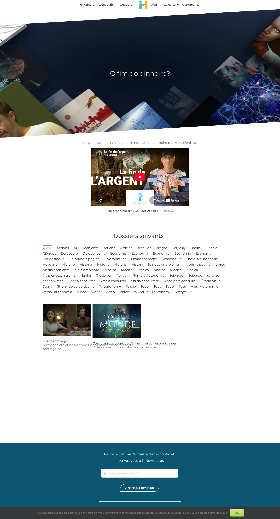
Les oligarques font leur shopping (70, 405)
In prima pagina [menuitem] (198, 264)
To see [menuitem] (131, 286)
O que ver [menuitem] (103, 275)
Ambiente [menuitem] (90, 248)
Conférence (201, 405)
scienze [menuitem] (213, 275)
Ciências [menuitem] (49, 253)
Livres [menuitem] (220, 264)
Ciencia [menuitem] (211, 248)
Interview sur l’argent (110, 403)
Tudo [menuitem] (170, 286)
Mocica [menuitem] (110, 270)
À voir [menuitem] (47, 248)
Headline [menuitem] (50, 264)
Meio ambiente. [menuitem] (87, 270)
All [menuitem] (76, 248)
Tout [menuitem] (157, 286)
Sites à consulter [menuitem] (113, 281)
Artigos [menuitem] (162, 248)
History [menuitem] (137, 264)
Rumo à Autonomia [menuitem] (148, 275)
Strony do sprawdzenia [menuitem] (75, 286)
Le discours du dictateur (161, 343)
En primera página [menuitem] (84, 259)
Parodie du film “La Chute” (163, 403)
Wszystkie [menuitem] (183, 292)
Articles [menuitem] (109, 248)
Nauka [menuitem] (85, 275)
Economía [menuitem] (140, 253)
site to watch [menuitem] (53, 281)
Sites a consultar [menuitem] (82, 281)
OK (237, 512)
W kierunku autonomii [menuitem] (152, 292)
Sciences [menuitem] (176, 275)
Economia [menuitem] (118, 253)
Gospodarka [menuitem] (171, 259)
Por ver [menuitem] (122, 275)
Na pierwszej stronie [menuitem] (59, 275)
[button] (199, 4)
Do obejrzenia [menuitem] (94, 253)
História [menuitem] (86, 264)
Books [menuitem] (195, 248)
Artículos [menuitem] (144, 248)
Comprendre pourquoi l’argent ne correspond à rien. (135, 343)
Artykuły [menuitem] (179, 248)
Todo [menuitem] (145, 286)
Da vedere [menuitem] (69, 253)
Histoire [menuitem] (68, 264)
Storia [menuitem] (47, 286)
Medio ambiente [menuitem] (56, 270)
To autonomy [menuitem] (110, 286)
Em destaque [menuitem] (53, 259)
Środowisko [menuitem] (211, 281)
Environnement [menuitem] (144, 259)
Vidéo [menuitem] (124, 292)
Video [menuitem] (81, 292)
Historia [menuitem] (103, 264)
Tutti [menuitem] (182, 286)
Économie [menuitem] (182, 253)
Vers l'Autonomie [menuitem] (204, 286)
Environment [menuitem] (115, 259)
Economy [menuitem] (203, 253)
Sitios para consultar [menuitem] (180, 281)
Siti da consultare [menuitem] (145, 281)
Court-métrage (55, 341)
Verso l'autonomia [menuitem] (57, 292)
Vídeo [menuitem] (96, 292)
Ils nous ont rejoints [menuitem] (164, 264)
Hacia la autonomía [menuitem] (202, 259)
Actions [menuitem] (63, 248)
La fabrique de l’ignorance (213, 343)
